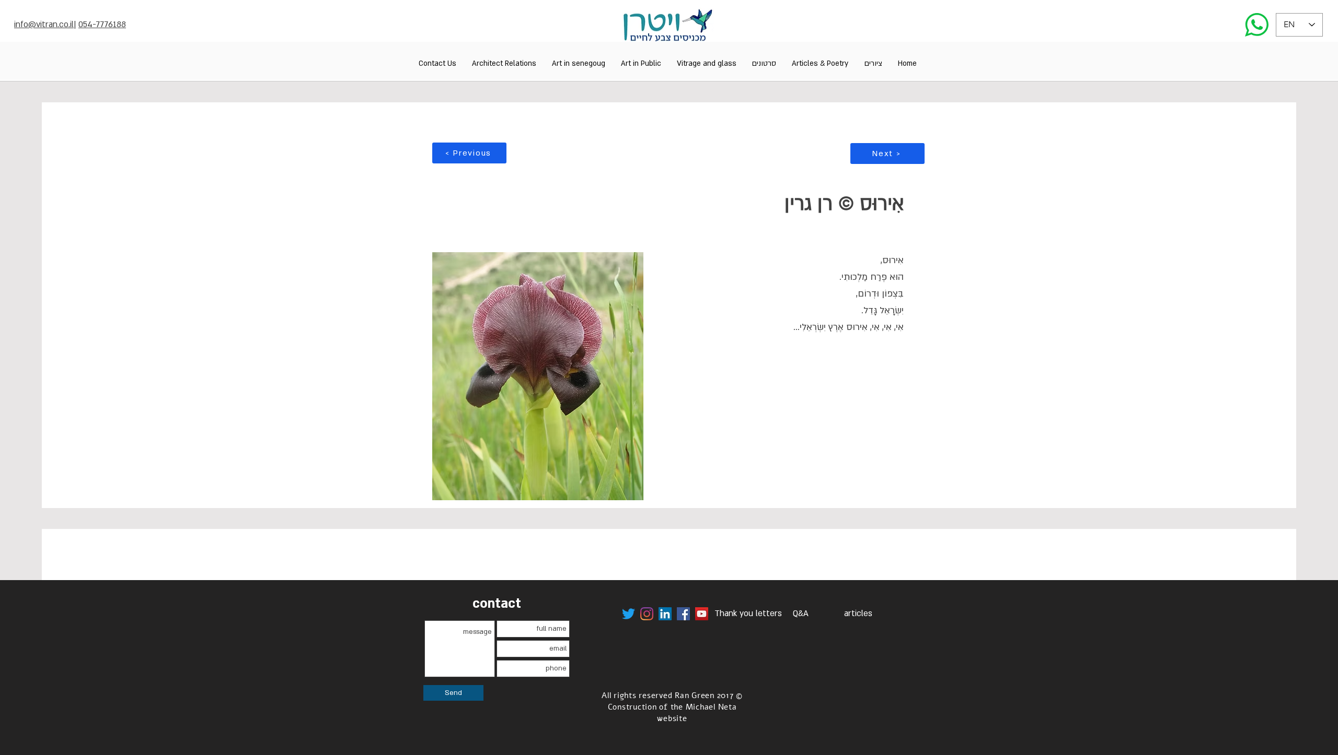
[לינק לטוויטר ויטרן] (628, 613)
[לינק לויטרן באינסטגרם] (646, 613)
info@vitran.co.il (44, 24)
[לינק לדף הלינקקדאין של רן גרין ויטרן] (665, 613)
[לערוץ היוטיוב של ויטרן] (701, 613)
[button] (873, 63)
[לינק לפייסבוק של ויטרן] (683, 613)
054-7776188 (102, 24)
